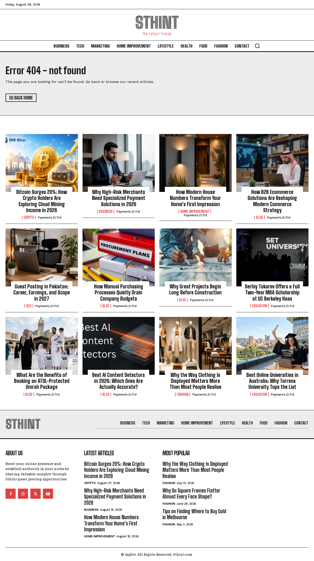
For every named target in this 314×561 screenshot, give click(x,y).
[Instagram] (23, 494)
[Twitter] (35, 494)
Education (259, 306)
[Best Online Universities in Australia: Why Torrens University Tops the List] (272, 346)
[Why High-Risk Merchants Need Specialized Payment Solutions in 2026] (119, 163)
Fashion (182, 394)
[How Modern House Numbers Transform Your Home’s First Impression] (195, 163)
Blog (259, 217)
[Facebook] (11, 494)
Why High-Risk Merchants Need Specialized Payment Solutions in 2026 (118, 198)
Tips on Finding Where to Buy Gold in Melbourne (194, 514)
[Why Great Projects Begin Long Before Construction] (195, 257)
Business (106, 211)
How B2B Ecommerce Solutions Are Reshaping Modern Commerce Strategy (272, 201)
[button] (257, 45)
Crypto (29, 217)
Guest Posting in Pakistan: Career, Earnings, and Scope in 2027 (41, 292)
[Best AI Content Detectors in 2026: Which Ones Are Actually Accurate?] (119, 346)
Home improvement (194, 211)
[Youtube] (48, 494)
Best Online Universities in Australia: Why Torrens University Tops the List (272, 381)
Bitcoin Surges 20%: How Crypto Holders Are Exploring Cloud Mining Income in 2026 (41, 201)
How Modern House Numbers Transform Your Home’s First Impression (195, 198)
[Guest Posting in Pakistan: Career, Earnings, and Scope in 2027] (42, 257)
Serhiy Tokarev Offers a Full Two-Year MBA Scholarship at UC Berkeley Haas (272, 292)
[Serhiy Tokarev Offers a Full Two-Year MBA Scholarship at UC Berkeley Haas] (272, 257)
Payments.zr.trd (49, 217)
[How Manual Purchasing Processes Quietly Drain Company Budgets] (119, 257)
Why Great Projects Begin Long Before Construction (195, 289)
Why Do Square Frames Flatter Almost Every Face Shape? (191, 493)
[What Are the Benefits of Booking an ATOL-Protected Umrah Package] (42, 346)
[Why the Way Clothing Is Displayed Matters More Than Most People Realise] (195, 346)
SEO (28, 306)
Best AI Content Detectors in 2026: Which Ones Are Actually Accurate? (118, 381)
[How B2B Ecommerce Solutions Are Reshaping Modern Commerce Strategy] (272, 163)
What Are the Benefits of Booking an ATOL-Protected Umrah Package (41, 381)
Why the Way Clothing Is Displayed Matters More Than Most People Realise (195, 381)
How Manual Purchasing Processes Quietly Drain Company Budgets (118, 292)
